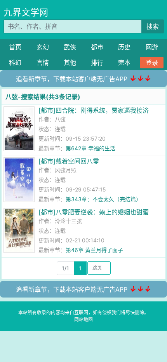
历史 (124, 47)
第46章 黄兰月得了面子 (94, 250)
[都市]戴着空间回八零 (68, 161)
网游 (152, 47)
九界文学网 (25, 12)
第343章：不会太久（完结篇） (103, 199)
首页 (15, 47)
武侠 (70, 47)
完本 (124, 62)
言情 (43, 62)
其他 (70, 62)
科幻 (15, 62)
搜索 (152, 26)
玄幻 (43, 47)
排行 (97, 62)
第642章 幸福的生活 (90, 148)
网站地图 (83, 319)
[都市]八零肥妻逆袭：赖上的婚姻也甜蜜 (93, 212)
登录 (152, 62)
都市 (97, 47)
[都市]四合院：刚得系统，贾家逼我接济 (93, 110)
